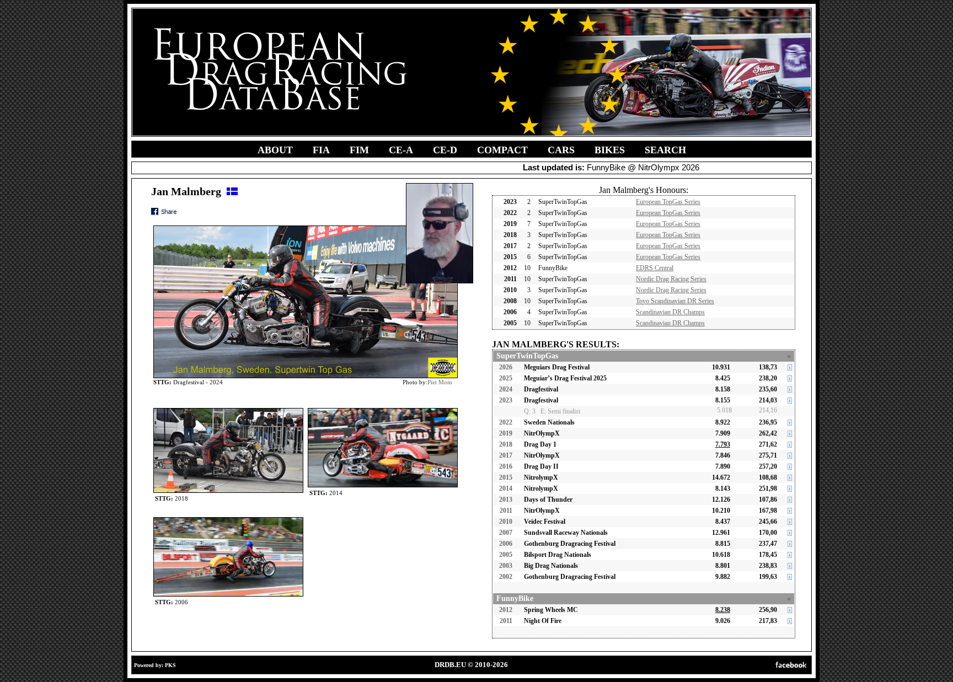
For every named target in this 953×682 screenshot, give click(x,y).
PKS (170, 665)
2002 (505, 577)
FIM (359, 149)
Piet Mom (439, 382)
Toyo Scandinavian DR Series (675, 301)
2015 (505, 477)
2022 (505, 422)
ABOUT (275, 149)
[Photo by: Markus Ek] (228, 519)
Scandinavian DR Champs (670, 312)
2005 (505, 555)
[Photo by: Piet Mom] (228, 410)
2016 (505, 466)
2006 (505, 543)
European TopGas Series (668, 202)
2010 (505, 521)
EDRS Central (654, 268)
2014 (505, 488)
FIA (321, 149)
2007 (505, 532)
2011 (506, 510)
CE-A (401, 149)
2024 (505, 389)
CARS (561, 149)
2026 (505, 367)
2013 (505, 499)
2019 (505, 433)
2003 (505, 566)
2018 (505, 444)
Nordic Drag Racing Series (671, 279)
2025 (505, 378)
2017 (505, 455)
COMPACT (502, 149)
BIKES (610, 149)
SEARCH (665, 149)
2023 (505, 400)
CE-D (445, 149)
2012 (505, 610)
